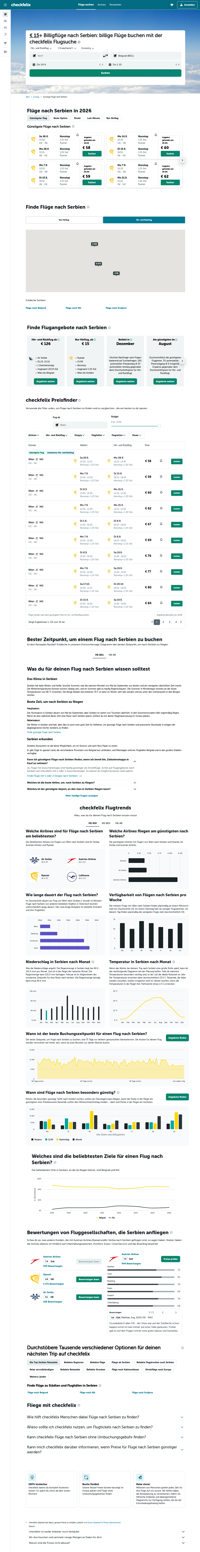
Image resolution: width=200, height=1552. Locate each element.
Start (28, 97)
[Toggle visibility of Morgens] (36, 1140)
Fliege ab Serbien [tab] (121, 1362)
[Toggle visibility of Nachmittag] (62, 1140)
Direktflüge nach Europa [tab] (158, 1369)
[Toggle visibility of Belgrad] (101, 1218)
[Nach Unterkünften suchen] (5, 21)
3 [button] (169, 622)
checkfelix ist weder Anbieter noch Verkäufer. (54, 1531)
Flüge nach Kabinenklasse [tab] (125, 1369)
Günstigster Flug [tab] (38, 118)
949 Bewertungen (52, 1266)
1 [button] (157, 622)
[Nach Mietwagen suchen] (5, 27)
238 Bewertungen (52, 1301)
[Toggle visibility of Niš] (112, 1218)
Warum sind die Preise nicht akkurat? (49, 1543)
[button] (5, 4)
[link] (45, 381)
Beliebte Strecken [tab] (96, 1369)
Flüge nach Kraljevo (116, 308)
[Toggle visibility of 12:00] (49, 1140)
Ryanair (47, 1274)
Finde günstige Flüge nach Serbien (44, 732)
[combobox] (41, 48)
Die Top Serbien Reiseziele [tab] (44, 1362)
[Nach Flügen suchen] (5, 14)
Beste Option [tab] (61, 118)
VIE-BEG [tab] (99, 655)
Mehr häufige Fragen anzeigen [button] (82, 795)
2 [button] (163, 622)
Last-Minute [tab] (93, 118)
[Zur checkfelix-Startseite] (21, 4)
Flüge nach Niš (73, 308)
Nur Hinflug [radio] (64, 220)
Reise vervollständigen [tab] (42, 1369)
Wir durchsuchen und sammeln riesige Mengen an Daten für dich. (65, 1537)
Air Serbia (48, 1292)
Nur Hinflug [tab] (112, 118)
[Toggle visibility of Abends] (77, 1140)
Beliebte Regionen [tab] (74, 1362)
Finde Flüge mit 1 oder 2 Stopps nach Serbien (52, 775)
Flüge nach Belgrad (36, 308)
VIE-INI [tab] (112, 655)
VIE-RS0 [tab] (92, 823)
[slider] (159, 426)
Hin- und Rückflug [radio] (144, 220)
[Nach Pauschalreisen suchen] (5, 34)
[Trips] (5, 43)
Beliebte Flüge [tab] (97, 1362)
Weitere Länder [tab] (38, 1377)
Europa (36, 97)
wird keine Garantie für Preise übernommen (102, 1523)
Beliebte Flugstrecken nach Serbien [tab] (155, 1362)
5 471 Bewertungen (53, 1284)
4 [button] (176, 622)
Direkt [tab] (77, 118)
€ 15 (34, 35)
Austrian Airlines (51, 1256)
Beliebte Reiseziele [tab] (70, 1369)
